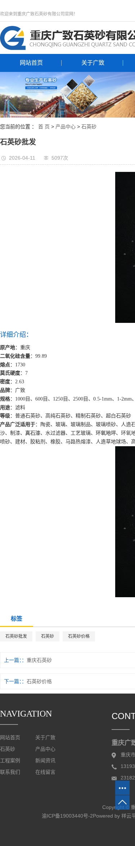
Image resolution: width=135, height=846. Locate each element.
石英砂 (88, 126)
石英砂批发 (16, 636)
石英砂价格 (79, 636)
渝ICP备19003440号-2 (67, 816)
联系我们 (10, 772)
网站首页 (31, 63)
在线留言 (45, 772)
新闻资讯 (45, 760)
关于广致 (92, 63)
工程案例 (10, 760)
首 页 (44, 126)
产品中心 (65, 126)
